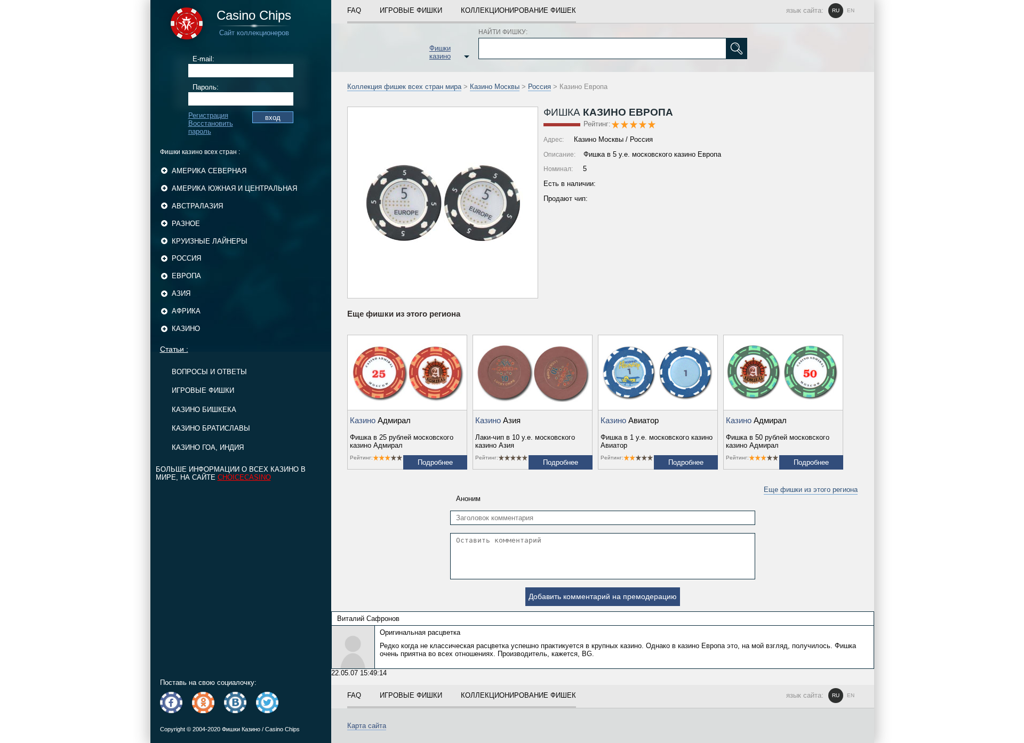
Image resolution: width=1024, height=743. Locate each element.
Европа (186, 276)
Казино (186, 329)
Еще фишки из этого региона (811, 490)
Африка (186, 311)
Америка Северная (209, 171)
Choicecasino (244, 477)
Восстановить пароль (210, 127)
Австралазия (197, 206)
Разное (186, 224)
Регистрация (208, 115)
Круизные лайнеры (209, 241)
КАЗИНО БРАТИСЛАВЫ (211, 428)
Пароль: (206, 87)
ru (835, 10)
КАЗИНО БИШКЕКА (204, 410)
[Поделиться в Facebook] (171, 702)
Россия (186, 258)
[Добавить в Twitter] (267, 702)
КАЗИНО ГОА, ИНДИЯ (208, 447)
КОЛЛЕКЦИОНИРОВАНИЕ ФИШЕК (518, 10)
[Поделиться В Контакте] (235, 702)
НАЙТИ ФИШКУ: (502, 32)
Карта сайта (366, 726)
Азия (181, 293)
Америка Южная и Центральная (234, 188)
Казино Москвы (494, 87)
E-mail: (203, 59)
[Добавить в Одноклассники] (203, 702)
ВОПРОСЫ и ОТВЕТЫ (209, 372)
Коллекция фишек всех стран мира (404, 87)
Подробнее (435, 462)
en (850, 10)
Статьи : (174, 349)
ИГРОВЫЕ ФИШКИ (203, 390)
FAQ (354, 10)
